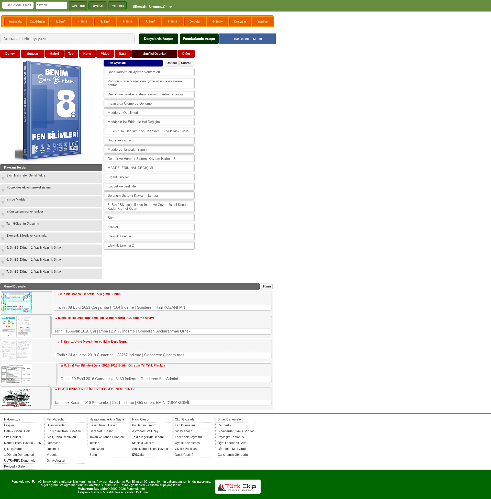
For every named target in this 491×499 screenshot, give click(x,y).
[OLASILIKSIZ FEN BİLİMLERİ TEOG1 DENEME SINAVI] (16, 407)
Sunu (93, 455)
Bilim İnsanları (56, 425)
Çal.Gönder (37, 21)
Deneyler (53, 443)
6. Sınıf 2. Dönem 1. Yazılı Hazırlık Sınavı (34, 259)
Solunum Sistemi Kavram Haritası (133, 195)
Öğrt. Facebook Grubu (233, 443)
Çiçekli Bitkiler (118, 177)
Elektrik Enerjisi (119, 236)
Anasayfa (15, 21)
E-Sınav (218, 21)
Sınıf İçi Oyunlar (154, 54)
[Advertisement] (234, 126)
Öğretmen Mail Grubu (233, 449)
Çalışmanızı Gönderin (233, 455)
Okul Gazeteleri (185, 419)
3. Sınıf (60, 21)
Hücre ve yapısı (119, 140)
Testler (94, 443)
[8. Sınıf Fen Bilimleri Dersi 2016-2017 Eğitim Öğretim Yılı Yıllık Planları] (16, 383)
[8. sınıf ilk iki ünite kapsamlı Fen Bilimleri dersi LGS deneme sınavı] (16, 335)
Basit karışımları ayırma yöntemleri (134, 72)
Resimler (53, 449)
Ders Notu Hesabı (102, 431)
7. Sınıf (150, 21)
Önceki (171, 63)
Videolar (53, 455)
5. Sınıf (105, 21)
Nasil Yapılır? (184, 455)
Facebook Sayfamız (188, 437)
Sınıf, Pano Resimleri (61, 437)
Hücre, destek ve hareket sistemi (28, 187)
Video (105, 54)
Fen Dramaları (185, 425)
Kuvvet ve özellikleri (123, 186)
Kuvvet (113, 227)
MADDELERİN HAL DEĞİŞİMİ (130, 168)
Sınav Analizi (56, 460)
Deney (10, 54)
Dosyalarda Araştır (158, 39)
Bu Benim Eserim (144, 425)
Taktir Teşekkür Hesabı (148, 437)
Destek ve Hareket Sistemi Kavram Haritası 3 (141, 159)
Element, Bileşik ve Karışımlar (27, 235)
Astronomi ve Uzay (145, 431)
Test (71, 54)
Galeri (54, 54)
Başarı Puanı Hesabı (104, 425)
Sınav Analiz (183, 431)
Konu (87, 54)
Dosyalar (240, 21)
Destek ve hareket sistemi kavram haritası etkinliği (145, 94)
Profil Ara (117, 6)
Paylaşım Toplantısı (231, 437)
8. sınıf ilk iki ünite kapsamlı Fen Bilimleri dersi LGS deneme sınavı (106, 318)
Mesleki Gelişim (143, 443)
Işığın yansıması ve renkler (24, 211)
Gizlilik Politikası (186, 449)
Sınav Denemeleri (230, 419)
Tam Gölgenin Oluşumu (22, 223)
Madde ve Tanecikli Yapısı (127, 149)
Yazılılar (263, 21)
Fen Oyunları (98, 449)
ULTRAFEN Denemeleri (20, 460)
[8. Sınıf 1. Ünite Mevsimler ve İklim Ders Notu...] (16, 359)
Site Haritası (12, 437)
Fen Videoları (56, 419)
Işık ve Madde (16, 199)
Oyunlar (195, 21)
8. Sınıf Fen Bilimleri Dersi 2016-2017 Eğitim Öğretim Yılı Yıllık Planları (114, 365)
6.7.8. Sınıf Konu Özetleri (64, 431)
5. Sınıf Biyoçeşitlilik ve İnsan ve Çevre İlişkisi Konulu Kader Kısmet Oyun (148, 206)
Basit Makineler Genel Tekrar (26, 175)
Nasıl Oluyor (140, 419)
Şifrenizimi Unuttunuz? (149, 6)
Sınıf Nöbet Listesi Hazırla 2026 (150, 449)
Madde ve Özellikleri (123, 113)
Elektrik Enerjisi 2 (121, 245)
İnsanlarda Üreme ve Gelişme (130, 103)
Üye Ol (98, 6)
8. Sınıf (172, 21)
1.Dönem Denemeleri (19, 455)
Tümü (267, 286)
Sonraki (186, 63)
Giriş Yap (78, 6)
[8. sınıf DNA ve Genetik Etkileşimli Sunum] (16, 312)
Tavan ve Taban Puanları (107, 437)
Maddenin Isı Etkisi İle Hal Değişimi (134, 122)
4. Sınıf (82, 21)
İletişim (9, 425)
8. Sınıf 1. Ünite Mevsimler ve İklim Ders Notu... (94, 341)
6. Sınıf (127, 21)
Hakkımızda (12, 419)
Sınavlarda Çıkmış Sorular (236, 431)
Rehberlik (224, 425)
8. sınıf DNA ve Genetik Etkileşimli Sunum (90, 294)
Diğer (186, 54)
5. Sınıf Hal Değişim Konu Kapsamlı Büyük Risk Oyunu (149, 131)
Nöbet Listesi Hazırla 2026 (22, 443)
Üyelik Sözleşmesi (187, 443)
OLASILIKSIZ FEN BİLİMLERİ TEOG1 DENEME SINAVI (96, 389)
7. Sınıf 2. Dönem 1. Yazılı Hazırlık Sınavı (34, 271)
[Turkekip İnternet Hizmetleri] (238, 492)
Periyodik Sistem (15, 466)
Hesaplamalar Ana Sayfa (107, 419)
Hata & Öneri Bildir (17, 431)
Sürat (112, 218)
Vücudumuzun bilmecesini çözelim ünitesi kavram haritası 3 (145, 83)
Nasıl (122, 54)
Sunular (32, 54)
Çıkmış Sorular (14, 449)
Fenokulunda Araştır (199, 39)
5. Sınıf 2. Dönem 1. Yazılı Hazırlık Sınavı (34, 247)
